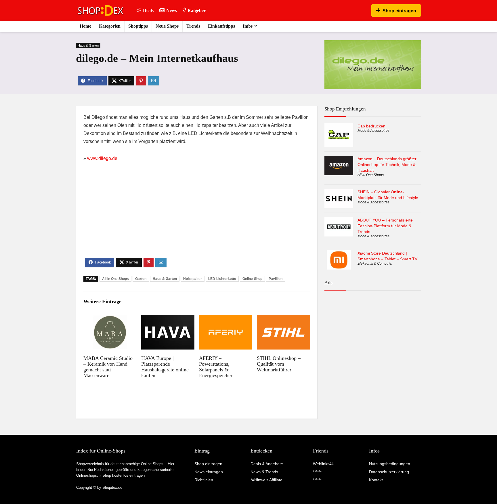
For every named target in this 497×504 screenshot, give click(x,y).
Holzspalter (192, 279)
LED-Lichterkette (222, 279)
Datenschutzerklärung (389, 471)
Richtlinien (203, 480)
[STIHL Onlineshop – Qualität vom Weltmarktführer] (283, 318)
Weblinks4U (323, 463)
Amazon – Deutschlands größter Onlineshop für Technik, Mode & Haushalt (387, 164)
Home (85, 26)
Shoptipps (138, 26)
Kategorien (110, 26)
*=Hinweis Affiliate (266, 480)
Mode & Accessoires (373, 131)
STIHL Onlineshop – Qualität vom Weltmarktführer (279, 364)
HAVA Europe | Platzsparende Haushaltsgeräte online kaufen (165, 366)
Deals (148, 10)
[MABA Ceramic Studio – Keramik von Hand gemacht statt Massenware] (110, 318)
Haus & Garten (88, 45)
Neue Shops (167, 26)
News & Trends (264, 471)
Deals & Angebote (267, 463)
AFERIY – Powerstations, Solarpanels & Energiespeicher (215, 366)
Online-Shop (252, 279)
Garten (140, 279)
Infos (248, 26)
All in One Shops (115, 279)
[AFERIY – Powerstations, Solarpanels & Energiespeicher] (225, 318)
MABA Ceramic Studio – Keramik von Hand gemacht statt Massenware (108, 366)
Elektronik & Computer (375, 263)
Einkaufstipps (221, 26)
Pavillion (275, 279)
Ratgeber (197, 10)
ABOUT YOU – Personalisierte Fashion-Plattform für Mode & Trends (385, 226)
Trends (193, 26)
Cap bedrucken (371, 126)
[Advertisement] (196, 214)
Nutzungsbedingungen (389, 463)
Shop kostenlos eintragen (123, 475)
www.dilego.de (102, 158)
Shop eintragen (399, 10)
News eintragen (208, 471)
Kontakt (376, 480)
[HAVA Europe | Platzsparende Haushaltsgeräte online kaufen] (167, 318)
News (171, 10)
